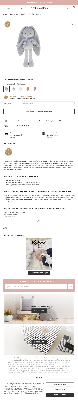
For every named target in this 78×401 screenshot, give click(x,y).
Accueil (5, 14)
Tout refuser (60, 390)
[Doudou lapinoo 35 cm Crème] (21, 89)
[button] (8, 8)
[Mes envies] (70, 8)
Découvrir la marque (39, 273)
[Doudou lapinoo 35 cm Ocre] (28, 89)
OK (71, 287)
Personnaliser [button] (60, 385)
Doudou (38, 14)
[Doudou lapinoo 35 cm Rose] (14, 89)
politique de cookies (30, 393)
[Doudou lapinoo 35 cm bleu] (6, 89)
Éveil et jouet (14, 14)
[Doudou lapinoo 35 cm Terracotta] (35, 89)
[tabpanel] (39, 46)
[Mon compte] (67, 8)
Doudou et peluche (27, 14)
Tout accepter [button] (60, 395)
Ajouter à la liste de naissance (39, 111)
